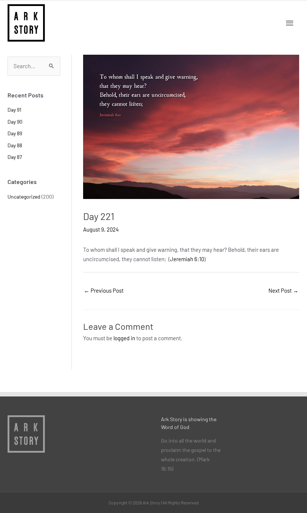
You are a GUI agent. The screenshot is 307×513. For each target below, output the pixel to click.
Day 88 (14, 145)
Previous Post (104, 290)
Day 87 (14, 157)
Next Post (283, 290)
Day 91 (14, 109)
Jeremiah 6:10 (187, 259)
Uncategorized (23, 196)
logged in (124, 338)
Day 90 (14, 121)
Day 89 (14, 133)
